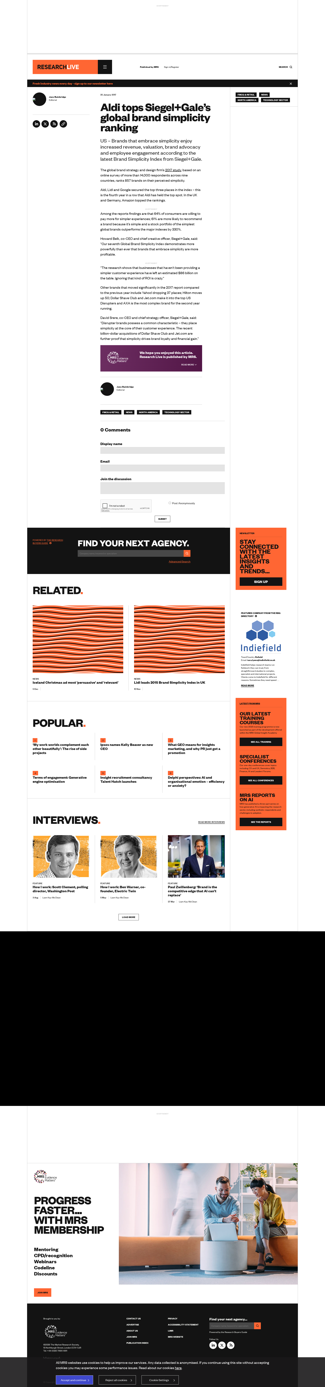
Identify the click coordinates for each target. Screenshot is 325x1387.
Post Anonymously (183, 503)
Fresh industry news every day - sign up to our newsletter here (73, 83)
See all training (261, 741)
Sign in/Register (171, 66)
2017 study (173, 170)
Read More (188, 364)
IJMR (170, 1330)
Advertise (132, 1324)
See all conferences (261, 780)
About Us (132, 1330)
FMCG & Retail (110, 412)
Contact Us (133, 1318)
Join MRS (42, 1292)
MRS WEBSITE (175, 1336)
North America (148, 412)
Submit (162, 518)
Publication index (137, 1342)
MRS (156, 66)
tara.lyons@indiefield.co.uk (261, 660)
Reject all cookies (116, 1380)
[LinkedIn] (36, 126)
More (211, 821)
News (129, 412)
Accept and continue (73, 1380)
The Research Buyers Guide (48, 542)
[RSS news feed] (54, 126)
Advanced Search (179, 561)
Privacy (172, 1318)
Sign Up (261, 581)
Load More (128, 917)
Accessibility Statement (183, 1324)
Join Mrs (131, 1336)
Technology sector (176, 412)
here (178, 1367)
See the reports (261, 821)
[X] (45, 126)
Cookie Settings (159, 1380)
